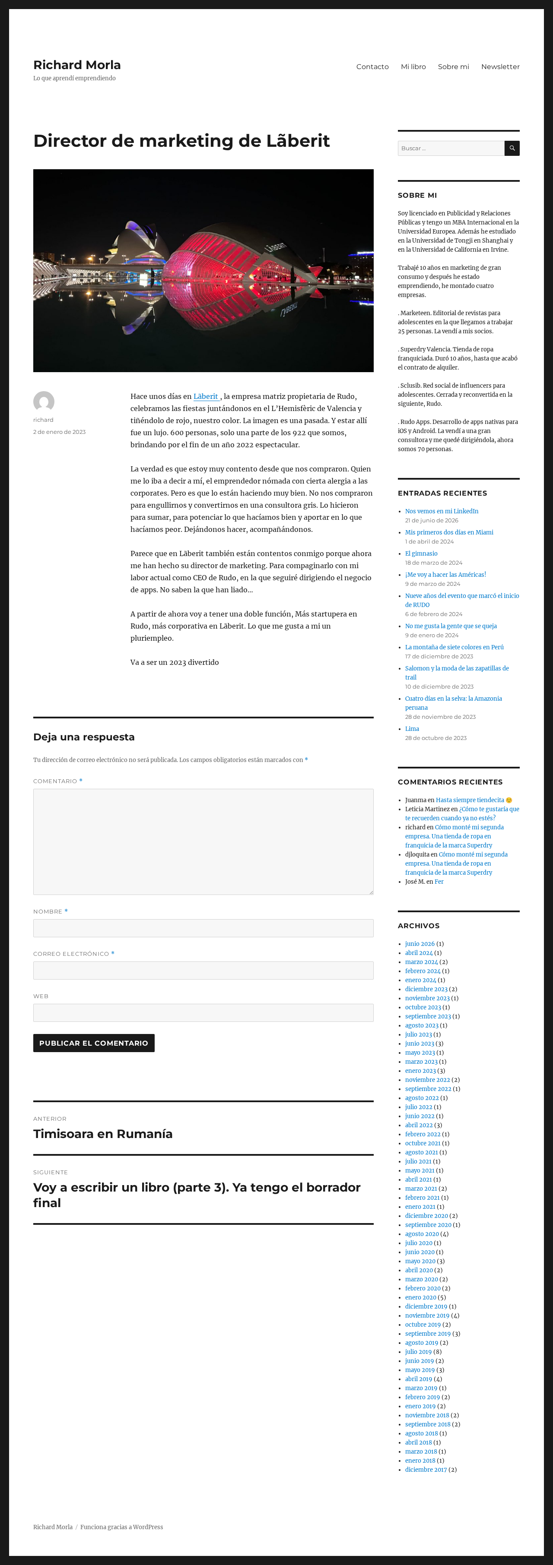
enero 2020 (420, 1297)
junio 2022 (420, 1116)
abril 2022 (419, 1125)
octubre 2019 (423, 1324)
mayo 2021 (420, 1170)
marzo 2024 (421, 962)
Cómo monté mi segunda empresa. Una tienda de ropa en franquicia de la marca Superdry (454, 836)
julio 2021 (418, 1161)
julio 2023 (418, 1034)
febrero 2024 (423, 971)
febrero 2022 (423, 1134)
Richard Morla (77, 64)
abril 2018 (418, 1442)
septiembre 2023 (428, 1016)
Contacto (372, 67)
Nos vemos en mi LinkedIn (442, 511)
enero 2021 (420, 1207)
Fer (439, 881)
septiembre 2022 (428, 1089)
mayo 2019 (420, 1370)
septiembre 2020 (428, 1225)
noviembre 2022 (427, 1080)
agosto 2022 (422, 1098)
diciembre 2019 (426, 1306)
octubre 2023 (423, 1007)
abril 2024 (419, 953)
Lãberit (207, 396)
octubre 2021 (423, 1143)
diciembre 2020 (426, 1216)
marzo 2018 (421, 1451)
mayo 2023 (420, 1052)
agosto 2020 (422, 1234)
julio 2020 (418, 1243)
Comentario (58, 781)
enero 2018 (420, 1460)
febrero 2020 (423, 1288)
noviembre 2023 (427, 998)
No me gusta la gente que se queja (451, 626)
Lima (412, 729)
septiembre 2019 (428, 1333)
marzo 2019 (421, 1388)
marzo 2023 (421, 1061)
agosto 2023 (422, 1025)
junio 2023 (419, 1043)
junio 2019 (419, 1361)
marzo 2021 (421, 1188)
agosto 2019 (422, 1343)
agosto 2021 (421, 1152)
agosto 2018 (421, 1433)
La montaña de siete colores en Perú (454, 647)
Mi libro (413, 67)
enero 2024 (420, 980)
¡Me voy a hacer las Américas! (445, 575)
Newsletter (500, 67)
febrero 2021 (422, 1197)
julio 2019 (418, 1352)
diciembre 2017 (426, 1469)
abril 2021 (418, 1179)
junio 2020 (420, 1252)
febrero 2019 (422, 1397)
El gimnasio (421, 553)
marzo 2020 (421, 1279)
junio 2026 (420, 944)
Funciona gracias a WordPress (121, 1527)
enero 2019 (420, 1406)
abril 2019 (418, 1379)
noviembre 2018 (427, 1415)
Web (41, 996)
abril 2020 (419, 1270)
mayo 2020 (420, 1261)
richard (43, 419)
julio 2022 (418, 1107)
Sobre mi (453, 67)
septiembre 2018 (428, 1424)
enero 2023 (420, 1071)
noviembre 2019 (427, 1315)
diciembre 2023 (426, 989)
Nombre (50, 911)
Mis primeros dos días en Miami (449, 532)
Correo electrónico (74, 954)
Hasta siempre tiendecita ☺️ (474, 800)
